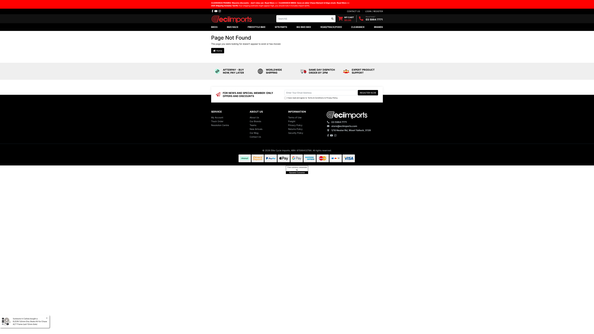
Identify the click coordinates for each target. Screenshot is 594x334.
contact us (353, 11)
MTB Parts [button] (281, 27)
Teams (253, 125)
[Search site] (332, 18)
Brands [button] (378, 27)
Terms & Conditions (316, 98)
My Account (217, 117)
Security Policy (295, 133)
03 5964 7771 (374, 19)
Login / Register (374, 11)
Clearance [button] (358, 27)
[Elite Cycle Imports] (232, 18)
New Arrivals (256, 129)
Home (219, 50)
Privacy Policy (332, 98)
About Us (254, 117)
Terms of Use (294, 117)
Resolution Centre (220, 125)
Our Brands (255, 121)
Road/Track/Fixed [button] (331, 27)
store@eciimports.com (344, 126)
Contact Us (255, 136)
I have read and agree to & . (312, 98)
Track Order (217, 121)
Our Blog (254, 133)
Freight (291, 121)
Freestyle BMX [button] (256, 27)
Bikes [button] (214, 27)
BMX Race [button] (232, 27)
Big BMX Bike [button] (304, 27)
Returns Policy (295, 129)
